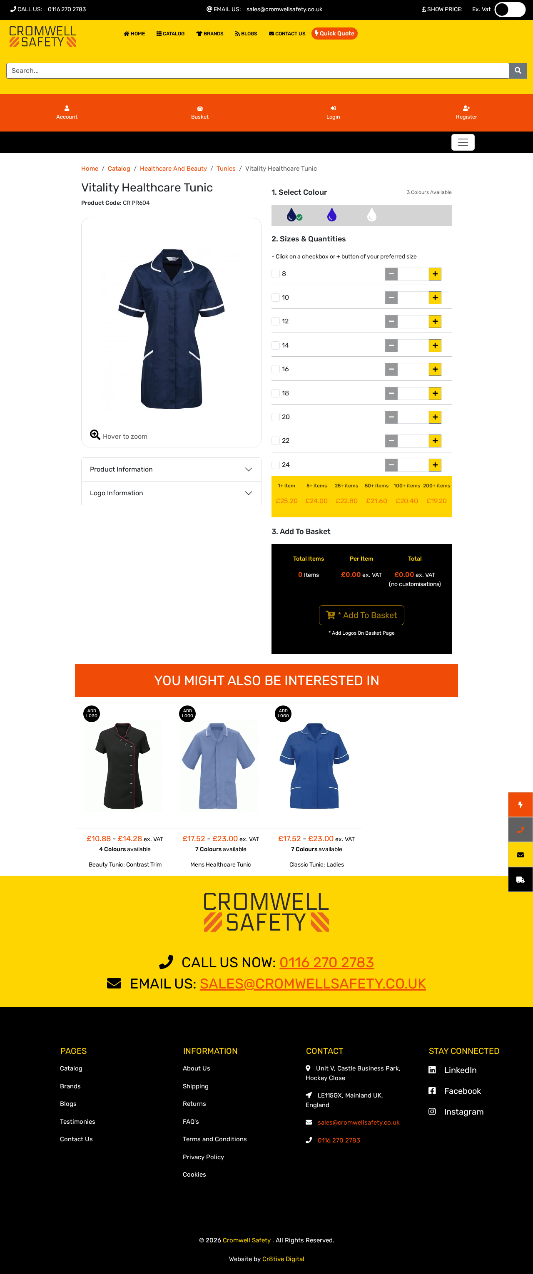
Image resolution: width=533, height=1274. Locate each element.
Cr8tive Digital (283, 1259)
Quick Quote (336, 33)
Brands (213, 33)
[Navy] (292, 217)
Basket (200, 117)
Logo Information (116, 493)
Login (333, 117)
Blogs (248, 33)
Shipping (196, 1086)
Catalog (173, 33)
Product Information (121, 469)
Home (137, 33)
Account (66, 117)
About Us (196, 1068)
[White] (372, 217)
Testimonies (77, 1121)
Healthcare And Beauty (173, 168)
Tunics (226, 168)
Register (466, 117)
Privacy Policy (203, 1157)
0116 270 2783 (67, 9)
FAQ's (191, 1121)
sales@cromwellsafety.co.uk (284, 9)
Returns (194, 1104)
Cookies (194, 1174)
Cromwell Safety (247, 1240)
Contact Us (290, 33)
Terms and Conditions (215, 1139)
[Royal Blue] (332, 217)
